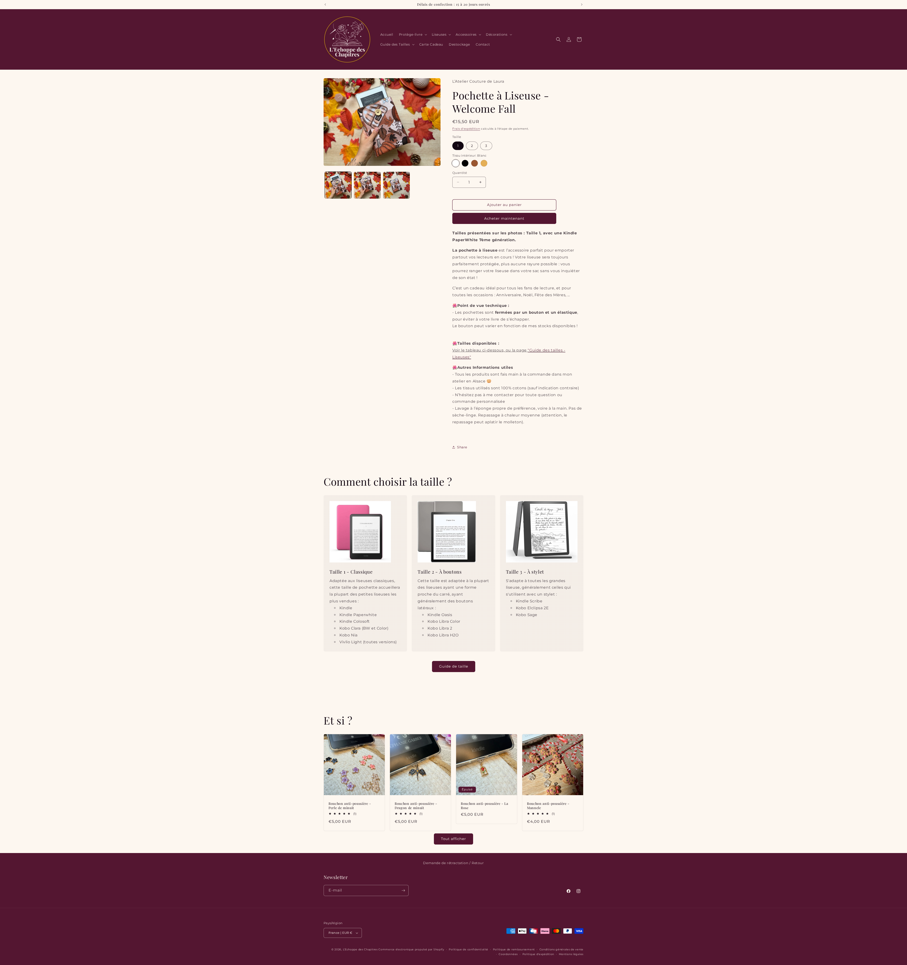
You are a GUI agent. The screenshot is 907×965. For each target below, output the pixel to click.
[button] (412, 34)
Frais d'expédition (466, 128)
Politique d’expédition (538, 954)
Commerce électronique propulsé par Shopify (411, 949)
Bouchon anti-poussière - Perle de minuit (350, 806)
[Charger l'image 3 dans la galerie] (396, 185)
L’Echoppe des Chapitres (360, 949)
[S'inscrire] (403, 890)
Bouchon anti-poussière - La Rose (484, 806)
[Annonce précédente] (325, 4)
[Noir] (465, 163)
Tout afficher (453, 838)
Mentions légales (571, 954)
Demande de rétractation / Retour (453, 863)
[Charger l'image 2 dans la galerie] (367, 185)
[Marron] (474, 163)
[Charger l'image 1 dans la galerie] (338, 185)
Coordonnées (508, 954)
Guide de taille (453, 666)
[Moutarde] (484, 163)
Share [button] (462, 447)
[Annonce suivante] (582, 4)
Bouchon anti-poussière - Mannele (548, 806)
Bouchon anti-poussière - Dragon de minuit (416, 806)
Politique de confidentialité (468, 949)
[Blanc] (455, 163)
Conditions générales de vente (561, 949)
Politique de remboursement (514, 949)
